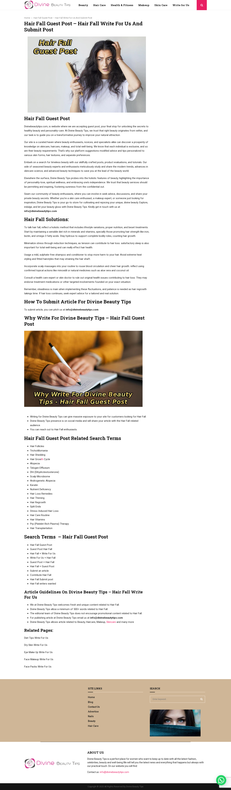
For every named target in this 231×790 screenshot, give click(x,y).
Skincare (111, 622)
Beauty (83, 5)
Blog (90, 702)
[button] (221, 780)
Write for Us (180, 5)
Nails (91, 716)
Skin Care (160, 5)
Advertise (93, 711)
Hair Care (99, 5)
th (42, 459)
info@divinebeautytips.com (114, 772)
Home (91, 697)
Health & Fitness (122, 5)
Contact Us (94, 706)
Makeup (143, 5)
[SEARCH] (201, 699)
